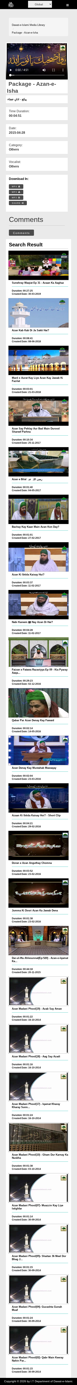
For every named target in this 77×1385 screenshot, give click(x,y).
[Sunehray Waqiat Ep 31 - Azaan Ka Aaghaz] (38, 265)
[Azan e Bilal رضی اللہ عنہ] (38, 462)
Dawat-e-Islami (20, 24)
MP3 (15, 192)
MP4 (15, 186)
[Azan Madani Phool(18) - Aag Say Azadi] (38, 1039)
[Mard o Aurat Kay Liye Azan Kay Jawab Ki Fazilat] (38, 360)
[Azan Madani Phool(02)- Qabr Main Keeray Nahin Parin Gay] (38, 1340)
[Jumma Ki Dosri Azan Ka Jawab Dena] (38, 893)
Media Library (37, 24)
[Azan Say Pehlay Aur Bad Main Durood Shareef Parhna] (38, 411)
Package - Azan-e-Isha (25, 32)
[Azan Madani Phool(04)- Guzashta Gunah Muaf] (38, 1289)
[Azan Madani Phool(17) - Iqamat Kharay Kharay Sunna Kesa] (38, 1086)
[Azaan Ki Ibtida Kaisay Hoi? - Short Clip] (38, 798)
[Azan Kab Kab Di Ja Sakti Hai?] (38, 313)
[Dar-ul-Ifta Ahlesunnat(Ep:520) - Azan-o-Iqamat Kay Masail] (38, 940)
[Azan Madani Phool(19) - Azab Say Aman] (38, 991)
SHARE (17, 203)
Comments (21, 233)
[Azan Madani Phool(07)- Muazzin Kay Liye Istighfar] (38, 1188)
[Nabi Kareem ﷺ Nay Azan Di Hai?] (38, 604)
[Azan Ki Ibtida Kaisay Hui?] (38, 557)
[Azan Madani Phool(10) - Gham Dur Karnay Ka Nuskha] (38, 1137)
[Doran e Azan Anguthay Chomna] (38, 845)
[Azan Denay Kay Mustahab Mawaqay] (38, 750)
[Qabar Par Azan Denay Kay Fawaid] (38, 703)
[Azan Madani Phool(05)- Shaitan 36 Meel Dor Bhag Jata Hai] (38, 1238)
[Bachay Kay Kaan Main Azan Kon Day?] (38, 509)
